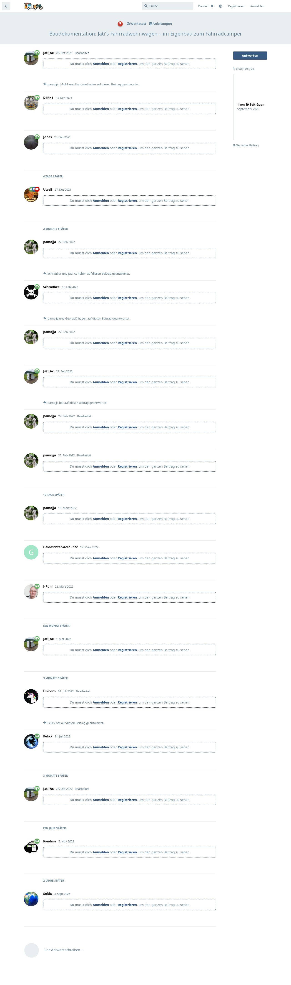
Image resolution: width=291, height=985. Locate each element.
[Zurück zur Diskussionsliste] (6, 6)
